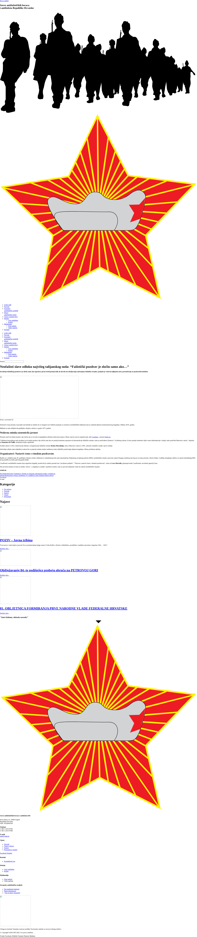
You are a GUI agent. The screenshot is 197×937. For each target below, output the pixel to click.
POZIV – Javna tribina (16, 540)
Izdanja (6, 318)
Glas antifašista (13, 320)
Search (2, 361)
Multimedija (8, 324)
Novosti (6, 307)
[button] (98, 477)
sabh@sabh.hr (4, 836)
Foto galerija (12, 326)
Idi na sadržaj (4, 1)
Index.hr (107, 437)
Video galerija (12, 328)
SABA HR (7, 305)
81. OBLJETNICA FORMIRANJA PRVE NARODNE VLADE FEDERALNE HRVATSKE (63, 608)
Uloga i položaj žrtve (11, 317)
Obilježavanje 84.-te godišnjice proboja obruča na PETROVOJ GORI (49, 570)
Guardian (95, 437)
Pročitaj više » (4, 548)
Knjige (10, 322)
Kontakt (6, 330)
